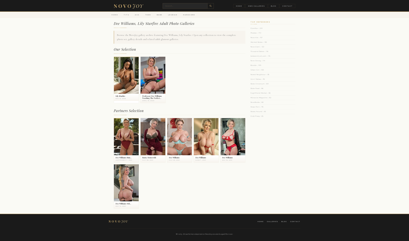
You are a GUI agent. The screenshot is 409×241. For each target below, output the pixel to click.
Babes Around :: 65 (258, 111)
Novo (128, 6)
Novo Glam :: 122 (257, 47)
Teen (148, 15)
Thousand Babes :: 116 (259, 51)
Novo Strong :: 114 (258, 61)
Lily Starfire (120, 96)
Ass (137, 15)
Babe (159, 15)
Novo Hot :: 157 (257, 38)
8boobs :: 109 (256, 65)
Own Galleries (256, 6)
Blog (273, 6)
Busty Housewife (149, 157)
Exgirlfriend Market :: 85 (261, 93)
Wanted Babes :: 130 (259, 42)
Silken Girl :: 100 (257, 70)
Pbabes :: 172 (256, 33)
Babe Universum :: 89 (259, 84)
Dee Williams (174, 157)
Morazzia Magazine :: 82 (261, 98)
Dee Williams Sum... (124, 157)
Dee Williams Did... (123, 203)
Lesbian (172, 15)
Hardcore (189, 15)
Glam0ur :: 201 (256, 28)
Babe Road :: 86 (257, 88)
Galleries (272, 221)
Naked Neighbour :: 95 (260, 74)
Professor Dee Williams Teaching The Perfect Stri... (152, 98)
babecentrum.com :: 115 (260, 56)
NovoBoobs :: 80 (257, 102)
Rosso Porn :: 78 (257, 107)
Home (239, 6)
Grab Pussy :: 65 (257, 116)
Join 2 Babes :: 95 (258, 79)
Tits (126, 15)
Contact (287, 6)
